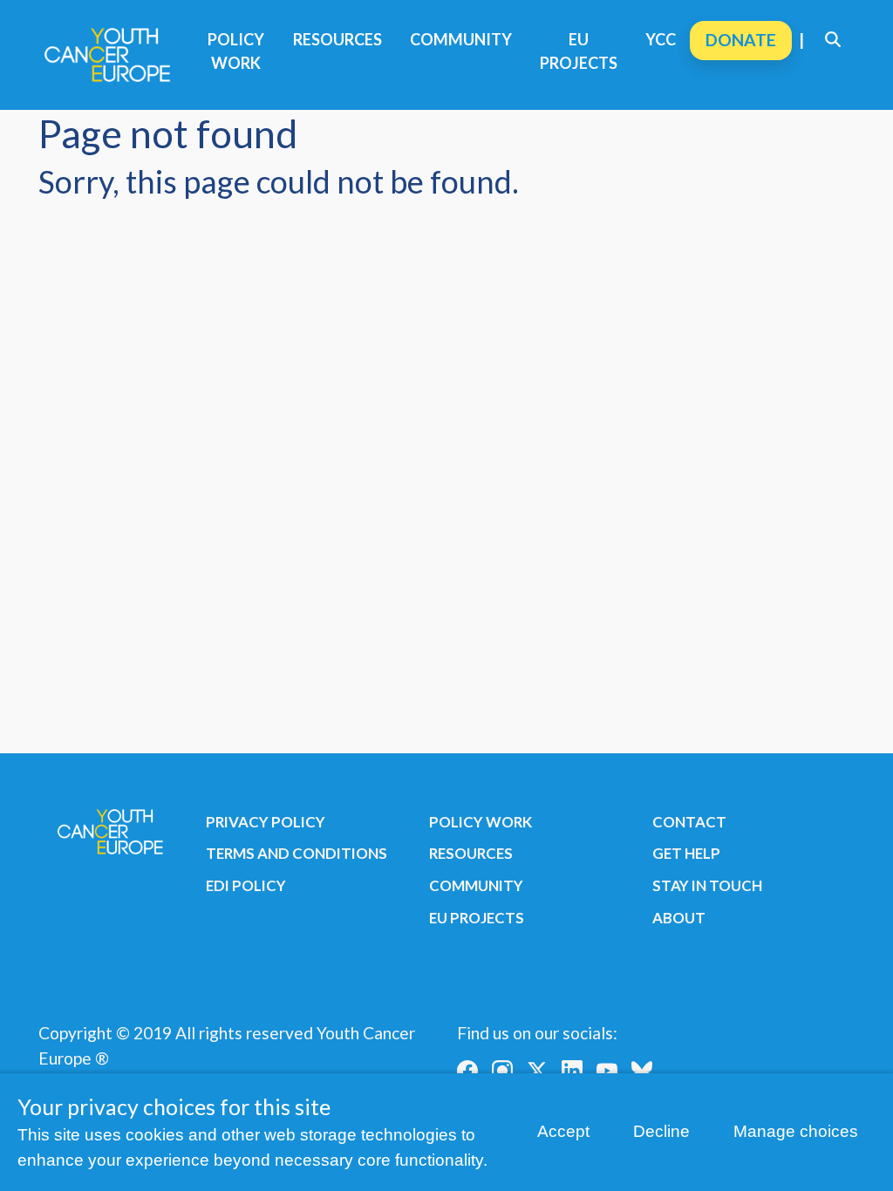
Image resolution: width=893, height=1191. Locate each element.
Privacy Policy (265, 822)
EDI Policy (246, 885)
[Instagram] (502, 1070)
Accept (563, 1131)
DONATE (741, 40)
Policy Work (236, 51)
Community (461, 39)
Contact (689, 822)
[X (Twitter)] (537, 1070)
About (679, 918)
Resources (337, 39)
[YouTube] (606, 1070)
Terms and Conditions (296, 853)
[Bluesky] (641, 1070)
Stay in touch (707, 885)
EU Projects (578, 51)
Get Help (686, 853)
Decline (661, 1131)
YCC (660, 39)
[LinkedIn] (572, 1070)
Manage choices (795, 1131)
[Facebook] (467, 1070)
